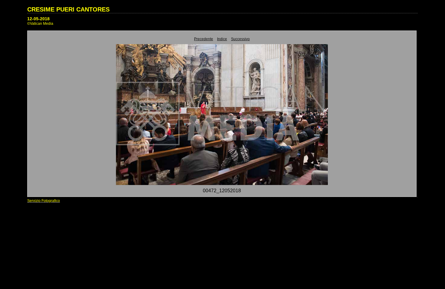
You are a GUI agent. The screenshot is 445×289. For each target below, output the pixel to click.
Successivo (240, 39)
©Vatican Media (40, 23)
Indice (222, 39)
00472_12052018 (222, 190)
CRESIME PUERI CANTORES (68, 9)
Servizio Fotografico (43, 201)
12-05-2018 (38, 18)
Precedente (203, 39)
